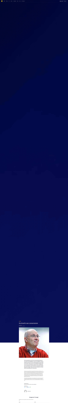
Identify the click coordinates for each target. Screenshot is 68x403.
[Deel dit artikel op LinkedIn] (28, 387)
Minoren (31, 384)
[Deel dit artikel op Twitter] (26, 387)
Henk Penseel (27, 384)
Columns (25, 384)
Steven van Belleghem (34, 384)
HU (29, 384)
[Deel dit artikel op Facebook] (27, 387)
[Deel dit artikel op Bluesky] (24, 387)
